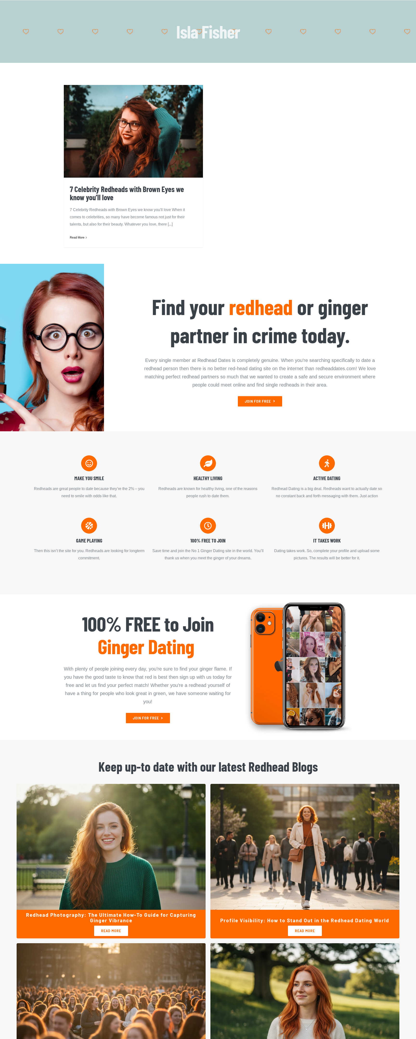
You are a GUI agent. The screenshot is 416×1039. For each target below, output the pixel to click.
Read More (77, 237)
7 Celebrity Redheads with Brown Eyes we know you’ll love (127, 193)
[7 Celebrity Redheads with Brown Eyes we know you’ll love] (133, 131)
